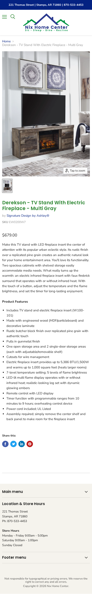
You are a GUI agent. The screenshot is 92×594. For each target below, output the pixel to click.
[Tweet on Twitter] (13, 444)
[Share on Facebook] (5, 444)
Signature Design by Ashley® (28, 215)
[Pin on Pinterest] (30, 444)
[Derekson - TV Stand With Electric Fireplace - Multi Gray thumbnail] (7, 186)
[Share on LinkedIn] (21, 444)
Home (6, 41)
